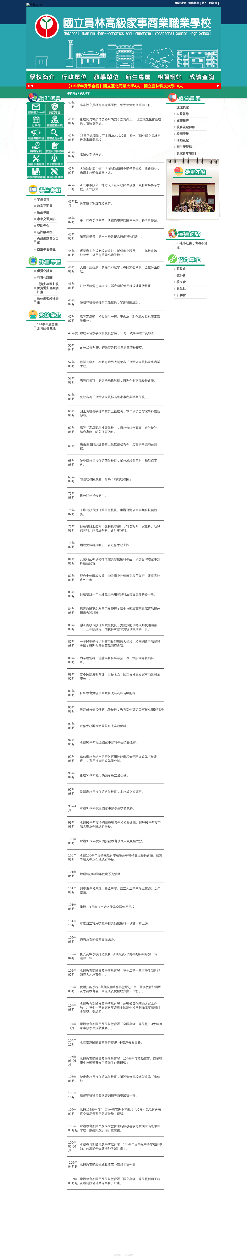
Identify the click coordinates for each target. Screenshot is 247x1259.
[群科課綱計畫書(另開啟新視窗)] (36, 173)
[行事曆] (36, 121)
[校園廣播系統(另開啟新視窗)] (36, 134)
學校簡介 (72, 93)
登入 (204, 2)
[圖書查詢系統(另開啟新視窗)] (55, 134)
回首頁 (213, 2)
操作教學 (193, 2)
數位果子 (129, 1255)
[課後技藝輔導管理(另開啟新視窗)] (55, 173)
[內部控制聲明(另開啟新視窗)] (55, 160)
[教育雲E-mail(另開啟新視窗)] (36, 108)
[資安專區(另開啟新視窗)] (55, 108)
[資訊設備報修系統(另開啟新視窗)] (36, 160)
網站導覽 (180, 2)
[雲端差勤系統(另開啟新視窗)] (55, 121)
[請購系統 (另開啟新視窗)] (36, 147)
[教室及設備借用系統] (55, 147)
